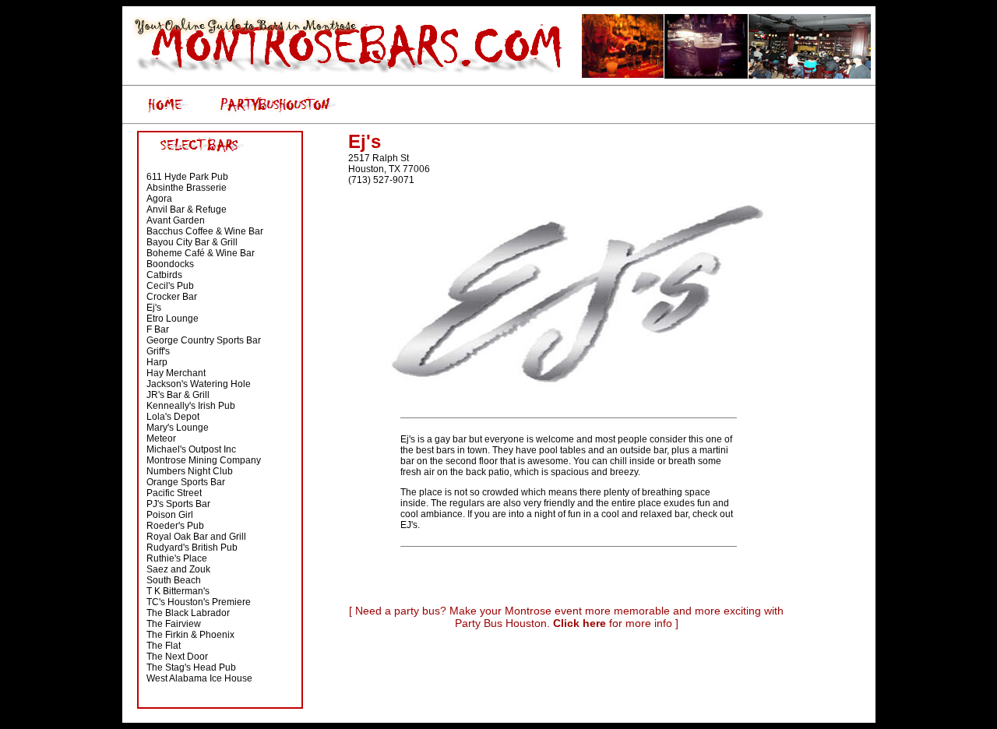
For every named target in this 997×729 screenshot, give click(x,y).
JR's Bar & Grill (178, 394)
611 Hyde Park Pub (187, 176)
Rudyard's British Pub (192, 547)
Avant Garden (175, 220)
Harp (156, 362)
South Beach (173, 580)
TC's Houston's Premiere (198, 602)
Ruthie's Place (176, 558)
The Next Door (177, 656)
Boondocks (170, 264)
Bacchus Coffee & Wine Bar (204, 231)
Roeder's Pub (175, 525)
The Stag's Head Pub (191, 667)
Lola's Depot (172, 416)
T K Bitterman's (178, 591)
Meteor (161, 438)
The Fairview (173, 623)
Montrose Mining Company (203, 460)
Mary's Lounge (177, 427)
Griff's (158, 351)
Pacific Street (174, 493)
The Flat (163, 645)
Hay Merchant (176, 373)
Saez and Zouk (178, 569)
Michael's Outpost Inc (191, 449)
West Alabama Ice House (199, 678)
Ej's (153, 307)
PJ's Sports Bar (178, 503)
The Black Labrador (188, 613)
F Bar (157, 329)
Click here (579, 623)
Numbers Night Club (189, 471)
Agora (159, 198)
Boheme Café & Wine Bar (200, 253)
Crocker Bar (171, 296)
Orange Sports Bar (185, 482)
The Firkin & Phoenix (190, 634)
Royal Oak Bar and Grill (196, 536)
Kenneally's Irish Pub (190, 405)
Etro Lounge (172, 318)
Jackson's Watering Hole (198, 384)
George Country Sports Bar (203, 340)
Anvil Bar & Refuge (186, 209)
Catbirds (164, 274)
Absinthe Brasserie (186, 187)
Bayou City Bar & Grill (192, 242)
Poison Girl (169, 514)
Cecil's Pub (170, 285)
